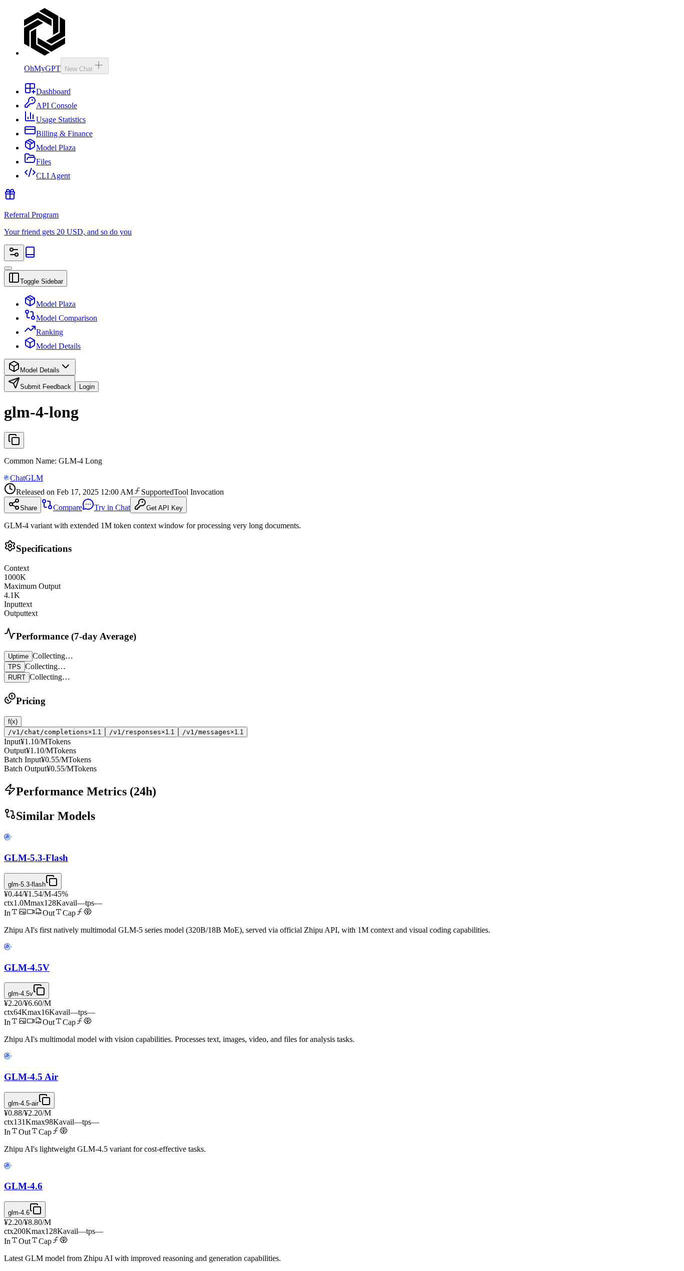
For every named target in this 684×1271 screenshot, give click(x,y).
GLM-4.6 (23, 1186)
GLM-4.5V (27, 967)
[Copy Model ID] (14, 440)
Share (28, 508)
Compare (67, 507)
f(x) (13, 721)
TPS (14, 667)
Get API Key (164, 508)
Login (87, 386)
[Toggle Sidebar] (8, 268)
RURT (17, 677)
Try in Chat (112, 507)
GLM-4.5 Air (31, 1077)
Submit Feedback (45, 386)
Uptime (18, 656)
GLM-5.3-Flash (36, 858)
